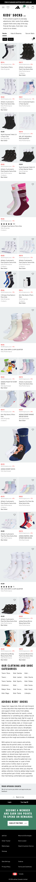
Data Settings (6, 861)
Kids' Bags (5, 693)
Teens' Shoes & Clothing (6, 674)
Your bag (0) (24, 802)
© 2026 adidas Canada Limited (18, 879)
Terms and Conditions (25, 866)
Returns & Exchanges (25, 835)
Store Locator (22, 841)
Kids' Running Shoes (27, 674)
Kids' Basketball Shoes (17, 686)
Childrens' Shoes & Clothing (5, 686)
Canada (21, 874)
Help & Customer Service (26, 846)
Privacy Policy (6, 866)
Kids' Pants (17, 693)
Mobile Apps (5, 846)
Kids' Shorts (28, 677)
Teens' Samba (6, 681)
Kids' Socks (28, 685)
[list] (18, 33)
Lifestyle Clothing (27, 694)
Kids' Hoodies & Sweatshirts (29, 690)
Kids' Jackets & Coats (17, 678)
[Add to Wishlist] (14, 46)
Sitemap (4, 851)
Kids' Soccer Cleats (17, 690)
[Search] (28, 7)
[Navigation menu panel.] (3, 7)
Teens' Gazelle (4, 678)
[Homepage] (17, 8)
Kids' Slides (28, 681)
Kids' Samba (17, 673)
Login (9, 802)
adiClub (4, 835)
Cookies (20, 861)
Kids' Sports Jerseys (17, 682)
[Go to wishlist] (8, 7)
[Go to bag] (32, 7)
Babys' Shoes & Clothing (6, 690)
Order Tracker (6, 841)
